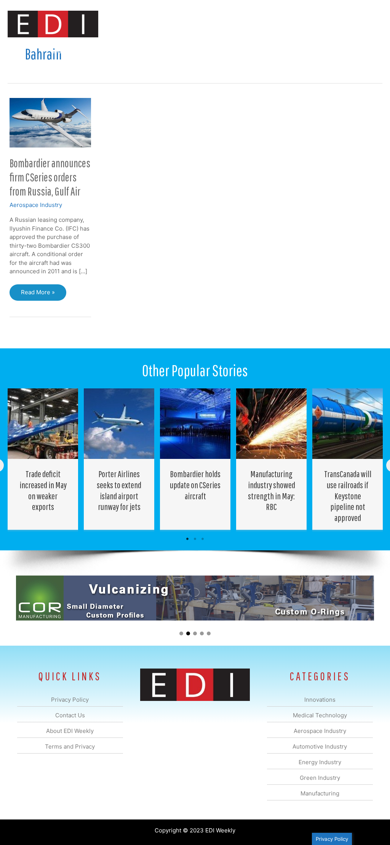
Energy (208, 51)
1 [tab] (187, 539)
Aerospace (134, 51)
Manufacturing (274, 51)
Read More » (38, 294)
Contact (342, 51)
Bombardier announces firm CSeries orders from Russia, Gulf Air (50, 177)
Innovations (64, 51)
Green (237, 51)
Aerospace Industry (36, 204)
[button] (370, 51)
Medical (100, 51)
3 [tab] (202, 539)
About (311, 51)
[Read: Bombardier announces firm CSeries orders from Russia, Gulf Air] (50, 122)
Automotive (173, 51)
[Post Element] (43, 459)
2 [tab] (195, 539)
